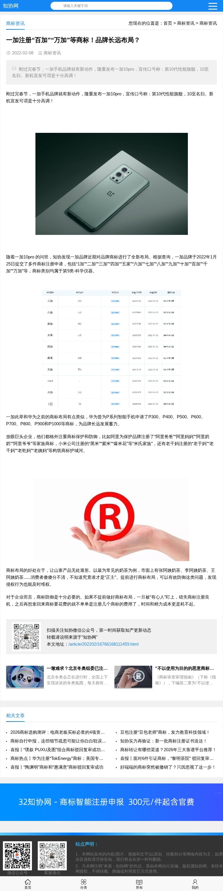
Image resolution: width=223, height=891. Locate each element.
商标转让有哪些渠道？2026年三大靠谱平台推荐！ (168, 749)
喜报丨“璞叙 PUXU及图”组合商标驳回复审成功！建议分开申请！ (58, 749)
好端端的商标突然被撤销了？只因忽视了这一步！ (168, 767)
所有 (139, 887)
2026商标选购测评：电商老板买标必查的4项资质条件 (58, 732)
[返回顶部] (211, 796)
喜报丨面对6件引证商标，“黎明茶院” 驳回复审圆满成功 (168, 758)
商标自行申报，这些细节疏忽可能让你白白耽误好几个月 (58, 740)
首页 (167, 23)
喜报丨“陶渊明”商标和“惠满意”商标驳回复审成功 (56, 767)
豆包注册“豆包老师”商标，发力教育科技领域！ (165, 732)
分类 (83, 887)
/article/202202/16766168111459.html (104, 644)
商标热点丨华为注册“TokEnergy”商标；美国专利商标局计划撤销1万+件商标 (58, 758)
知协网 (11, 6)
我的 (195, 887)
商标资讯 (186, 23)
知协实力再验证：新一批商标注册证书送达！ (163, 740)
